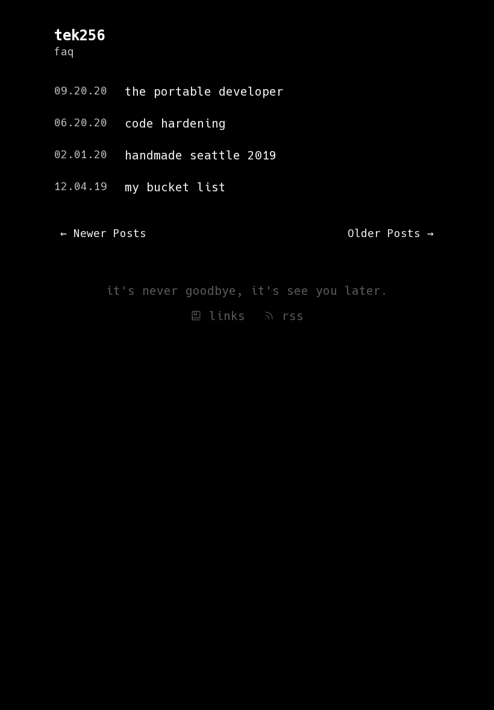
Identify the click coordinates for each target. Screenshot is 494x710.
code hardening (175, 124)
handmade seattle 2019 (201, 155)
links (223, 316)
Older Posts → (391, 233)
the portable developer (204, 92)
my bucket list (175, 187)
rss (289, 316)
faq (64, 52)
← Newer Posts (103, 233)
